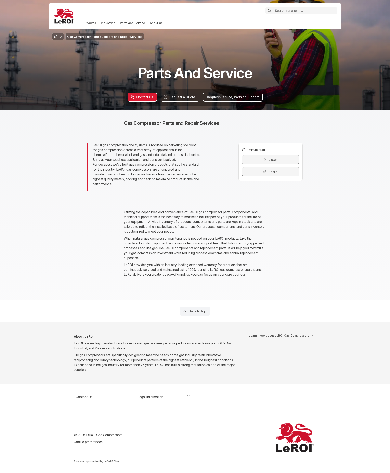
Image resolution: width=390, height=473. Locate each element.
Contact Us (84, 397)
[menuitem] (89, 23)
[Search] (269, 10)
